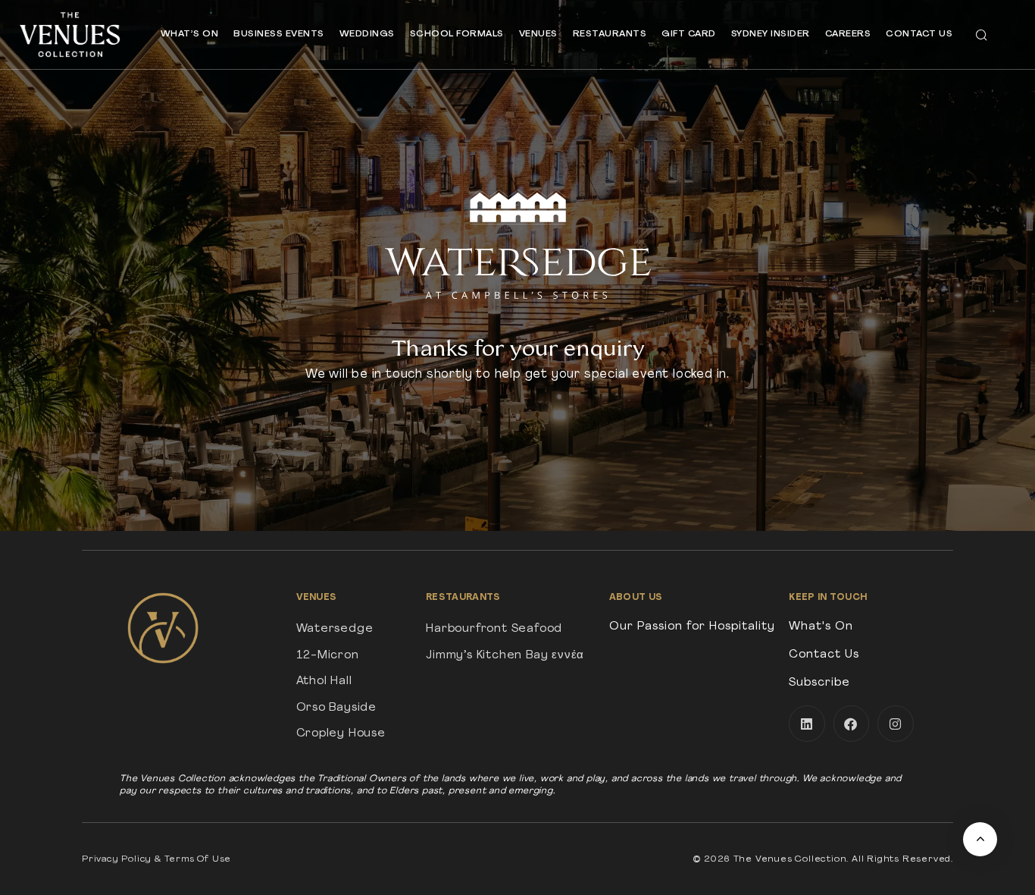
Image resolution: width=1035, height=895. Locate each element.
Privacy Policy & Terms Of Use (156, 859)
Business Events (278, 34)
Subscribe (819, 683)
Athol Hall (324, 681)
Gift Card (688, 34)
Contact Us (919, 34)
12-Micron (327, 655)
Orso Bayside (336, 708)
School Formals (457, 34)
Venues (538, 34)
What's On (821, 627)
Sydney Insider (770, 34)
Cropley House (341, 734)
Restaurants (610, 34)
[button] (981, 34)
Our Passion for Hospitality (692, 627)
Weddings (367, 34)
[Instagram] (895, 723)
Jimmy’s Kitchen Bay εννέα (505, 655)
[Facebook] (851, 723)
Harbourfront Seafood (494, 629)
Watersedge (335, 629)
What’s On (190, 34)
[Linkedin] (807, 723)
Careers (848, 34)
